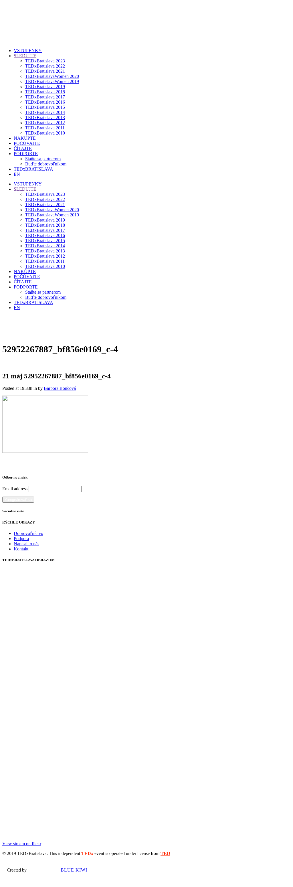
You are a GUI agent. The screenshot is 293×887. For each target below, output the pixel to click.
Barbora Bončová (60, 388)
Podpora (21, 538)
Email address (14, 488)
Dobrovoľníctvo (28, 533)
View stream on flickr (21, 843)
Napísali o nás (26, 543)
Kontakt (21, 548)
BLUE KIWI (73, 870)
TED (165, 853)
